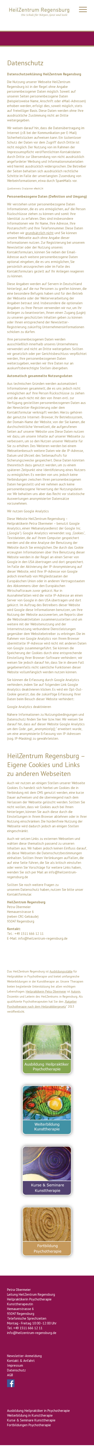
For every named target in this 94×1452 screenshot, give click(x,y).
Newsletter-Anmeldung (24, 1356)
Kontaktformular (19, 894)
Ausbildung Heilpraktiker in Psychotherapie (38, 1410)
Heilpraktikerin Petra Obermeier (46, 991)
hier (44, 719)
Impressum (15, 1365)
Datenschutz (16, 1370)
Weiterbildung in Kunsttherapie (30, 1415)
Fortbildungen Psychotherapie (29, 1425)
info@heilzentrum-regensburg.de (43, 938)
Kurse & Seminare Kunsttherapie (31, 1420)
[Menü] (80, 9)
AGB (10, 1375)
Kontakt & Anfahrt (21, 1360)
